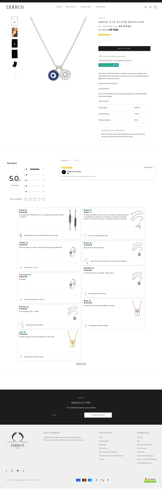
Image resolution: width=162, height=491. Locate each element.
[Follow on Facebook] (6, 471)
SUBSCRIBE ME (98, 415)
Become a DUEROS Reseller (147, 459)
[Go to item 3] (15, 43)
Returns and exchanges (145, 456)
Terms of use (103, 448)
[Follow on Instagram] (12, 471)
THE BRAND (100, 7)
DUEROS (101, 18)
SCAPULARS (86, 7)
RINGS (59, 7)
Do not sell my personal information (111, 456)
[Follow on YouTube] (18, 471)
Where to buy (141, 448)
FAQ (138, 441)
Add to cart (124, 48)
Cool (100, 437)
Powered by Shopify (34, 480)
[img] (103, 35)
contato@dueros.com (144, 463)
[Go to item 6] (15, 75)
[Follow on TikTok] (23, 471)
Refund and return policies (108, 452)
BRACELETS (71, 7)
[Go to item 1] (15, 21)
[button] (34, 169)
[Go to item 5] (15, 64)
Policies (101, 459)
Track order (141, 452)
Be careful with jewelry (145, 445)
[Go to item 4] (15, 54)
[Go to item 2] (15, 32)
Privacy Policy (103, 441)
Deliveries (102, 445)
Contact (139, 437)
